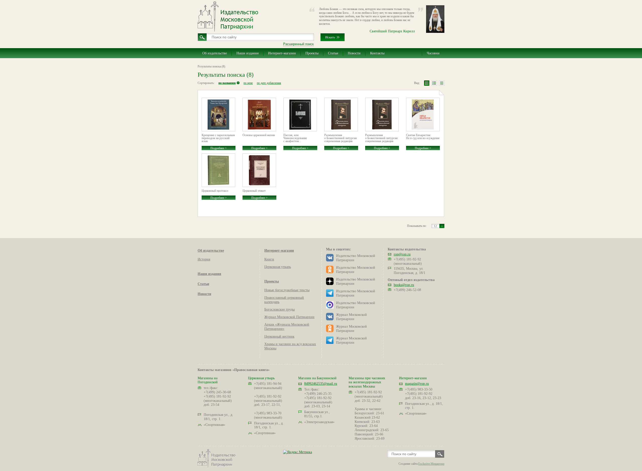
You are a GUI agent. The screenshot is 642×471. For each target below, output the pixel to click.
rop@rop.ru (402, 254)
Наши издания (247, 53)
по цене (248, 83)
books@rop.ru (404, 285)
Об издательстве (214, 53)
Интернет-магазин (282, 53)
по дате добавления (269, 83)
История (204, 259)
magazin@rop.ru (417, 384)
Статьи (333, 53)
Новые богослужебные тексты (286, 290)
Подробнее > (218, 148)
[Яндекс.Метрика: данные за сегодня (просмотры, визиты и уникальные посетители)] (297, 452)
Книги (269, 259)
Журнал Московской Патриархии (289, 317)
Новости (354, 53)
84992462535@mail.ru (320, 384)
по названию (227, 83)
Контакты (377, 53)
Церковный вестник (279, 336)
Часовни (433, 53)
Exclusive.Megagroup (431, 463)
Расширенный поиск (298, 44)
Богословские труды (279, 309)
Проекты (311, 53)
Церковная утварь (277, 267)
